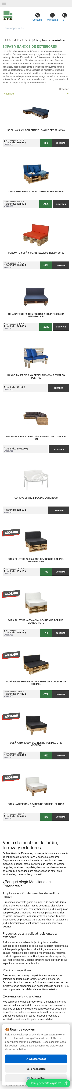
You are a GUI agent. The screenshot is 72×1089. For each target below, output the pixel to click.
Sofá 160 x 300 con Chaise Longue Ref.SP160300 (36, 130)
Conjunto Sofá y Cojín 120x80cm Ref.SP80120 (36, 191)
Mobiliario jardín (22, 40)
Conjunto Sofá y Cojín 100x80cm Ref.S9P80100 (36, 253)
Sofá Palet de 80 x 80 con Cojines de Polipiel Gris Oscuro (36, 560)
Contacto (37, 19)
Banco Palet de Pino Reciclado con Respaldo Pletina (36, 376)
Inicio (8, 40)
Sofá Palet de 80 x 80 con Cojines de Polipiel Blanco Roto (36, 621)
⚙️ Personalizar (36, 1078)
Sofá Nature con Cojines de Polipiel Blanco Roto (36, 805)
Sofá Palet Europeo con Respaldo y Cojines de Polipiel (36, 683)
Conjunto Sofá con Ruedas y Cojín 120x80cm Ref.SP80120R (36, 315)
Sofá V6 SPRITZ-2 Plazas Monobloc (36, 498)
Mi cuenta (52, 19)
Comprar (61, 143)
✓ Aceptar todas (36, 1059)
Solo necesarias (36, 1068)
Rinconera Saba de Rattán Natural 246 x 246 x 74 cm (36, 438)
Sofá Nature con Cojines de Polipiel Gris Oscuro (36, 744)
